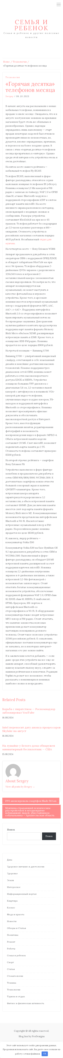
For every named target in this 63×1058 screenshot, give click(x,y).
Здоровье (12, 873)
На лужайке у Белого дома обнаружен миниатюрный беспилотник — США (28, 747)
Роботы (11, 948)
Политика (12, 935)
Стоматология (15, 976)
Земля (10, 880)
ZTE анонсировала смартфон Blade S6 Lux (30, 800)
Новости (12, 921)
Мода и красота (15, 914)
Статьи (11, 969)
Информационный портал (22, 894)
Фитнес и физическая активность (25, 1003)
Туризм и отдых (16, 996)
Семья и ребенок (31, 25)
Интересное (13, 887)
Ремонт (11, 941)
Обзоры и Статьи (16, 928)
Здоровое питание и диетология (25, 866)
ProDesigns (38, 1036)
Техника (11, 982)
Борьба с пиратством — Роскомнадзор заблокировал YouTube (28, 710)
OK (44, 1053)
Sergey (10, 96)
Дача (9, 859)
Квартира (12, 900)
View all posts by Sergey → (20, 786)
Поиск (11, 829)
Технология (13, 77)
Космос (11, 907)
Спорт (10, 962)
